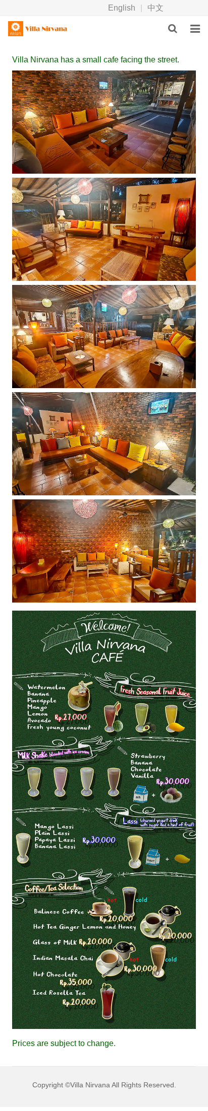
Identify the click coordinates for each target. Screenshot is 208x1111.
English (121, 8)
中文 (155, 8)
